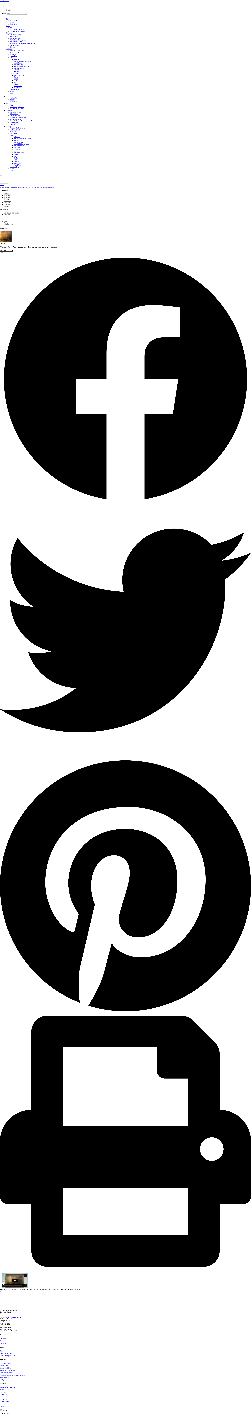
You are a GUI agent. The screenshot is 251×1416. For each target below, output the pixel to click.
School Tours (14, 36)
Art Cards (13, 54)
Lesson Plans (14, 73)
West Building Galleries (17, 31)
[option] (127, 10)
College (12, 47)
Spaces (8, 26)
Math (15, 82)
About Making (18, 64)
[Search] (26, 14)
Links (11, 93)
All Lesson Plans (19, 75)
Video (2, 185)
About (4, 3)
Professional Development (18, 40)
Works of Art (14, 20)
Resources (9, 49)
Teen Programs (14, 45)
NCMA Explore (15, 52)
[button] (125, 379)
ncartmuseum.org (7, 4)
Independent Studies (16, 42)
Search (4, 13)
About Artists (18, 63)
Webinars (17, 72)
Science (16, 84)
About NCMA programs (21, 66)
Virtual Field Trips (15, 38)
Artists (12, 22)
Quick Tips (13, 56)
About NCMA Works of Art (22, 61)
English (16, 80)
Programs (9, 33)
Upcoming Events (15, 34)
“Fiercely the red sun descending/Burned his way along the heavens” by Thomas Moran (27, 187)
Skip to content (4, 1)
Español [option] (8, 10)
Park (11, 27)
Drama (16, 79)
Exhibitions (13, 24)
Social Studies (18, 86)
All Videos (17, 59)
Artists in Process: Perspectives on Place (22, 43)
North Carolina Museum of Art (10, 1317)
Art (7, 19)
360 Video (17, 70)
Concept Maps (14, 89)
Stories (12, 91)
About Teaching (19, 68)
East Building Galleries (17, 29)
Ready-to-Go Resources (17, 50)
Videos (12, 57)
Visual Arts (17, 87)
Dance (16, 77)
